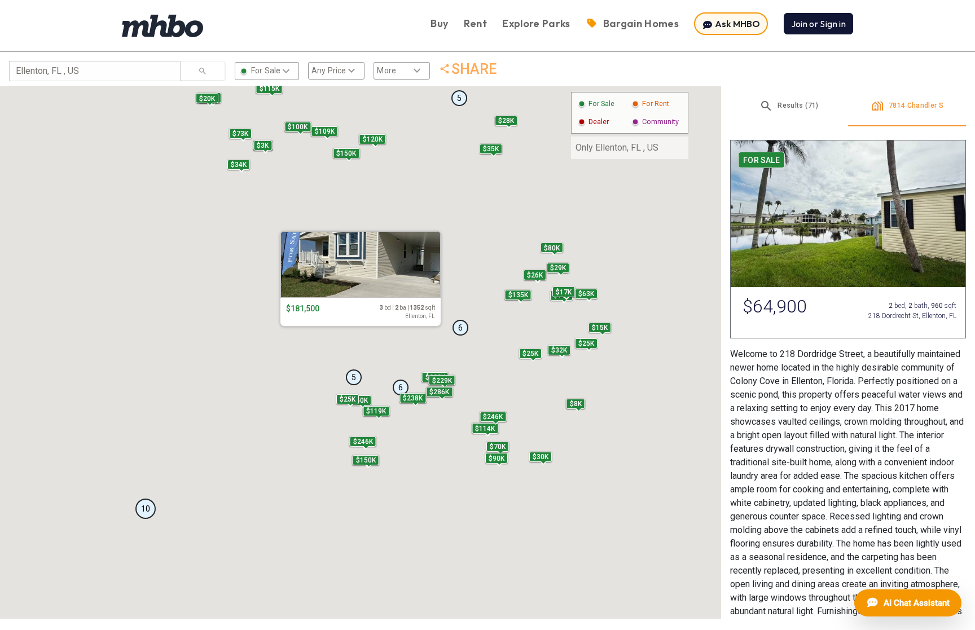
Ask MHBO (736, 23)
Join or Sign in (818, 23)
